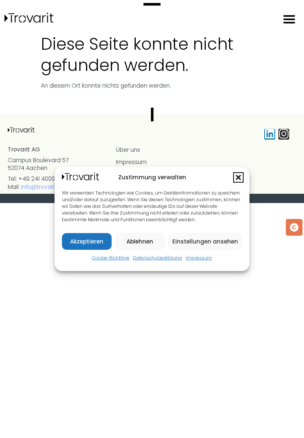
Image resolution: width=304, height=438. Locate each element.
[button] (238, 177)
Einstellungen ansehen (205, 241)
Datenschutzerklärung (157, 258)
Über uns (128, 150)
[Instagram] (283, 134)
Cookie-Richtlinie (110, 258)
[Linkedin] (269, 134)
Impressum (199, 258)
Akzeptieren (86, 241)
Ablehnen (139, 241)
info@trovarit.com (46, 187)
